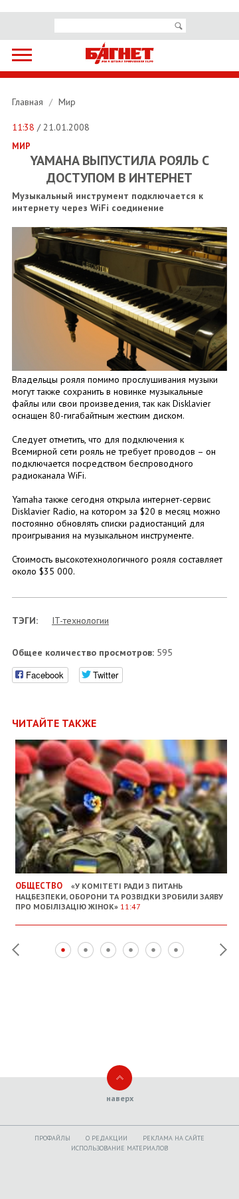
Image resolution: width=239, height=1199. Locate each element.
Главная (29, 102)
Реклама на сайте (173, 1138)
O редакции (106, 1138)
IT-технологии (80, 620)
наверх (119, 1098)
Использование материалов (119, 1148)
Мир (67, 102)
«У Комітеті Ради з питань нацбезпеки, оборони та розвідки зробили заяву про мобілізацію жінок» (119, 895)
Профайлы (52, 1138)
